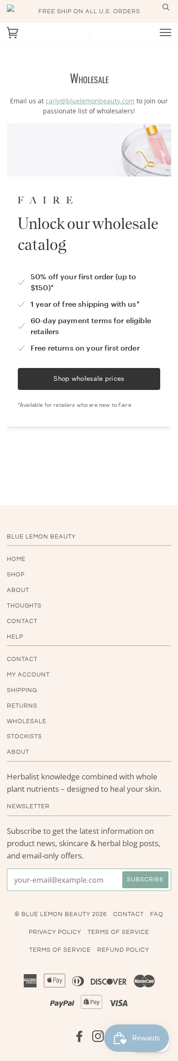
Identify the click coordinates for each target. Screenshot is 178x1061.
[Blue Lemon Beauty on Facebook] (79, 1039)
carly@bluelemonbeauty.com (90, 100)
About (18, 590)
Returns (22, 706)
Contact (22, 621)
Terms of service (60, 950)
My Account (28, 675)
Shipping (22, 690)
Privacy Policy (55, 932)
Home (16, 559)
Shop (16, 574)
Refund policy (123, 950)
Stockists (24, 736)
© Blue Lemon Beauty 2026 (61, 914)
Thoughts (24, 605)
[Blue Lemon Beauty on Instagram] (98, 1039)
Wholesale (27, 721)
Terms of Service (118, 932)
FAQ (156, 914)
